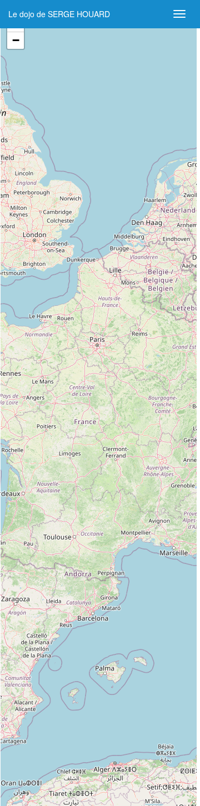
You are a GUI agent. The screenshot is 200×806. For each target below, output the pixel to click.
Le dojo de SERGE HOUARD (59, 13)
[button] (15, 40)
